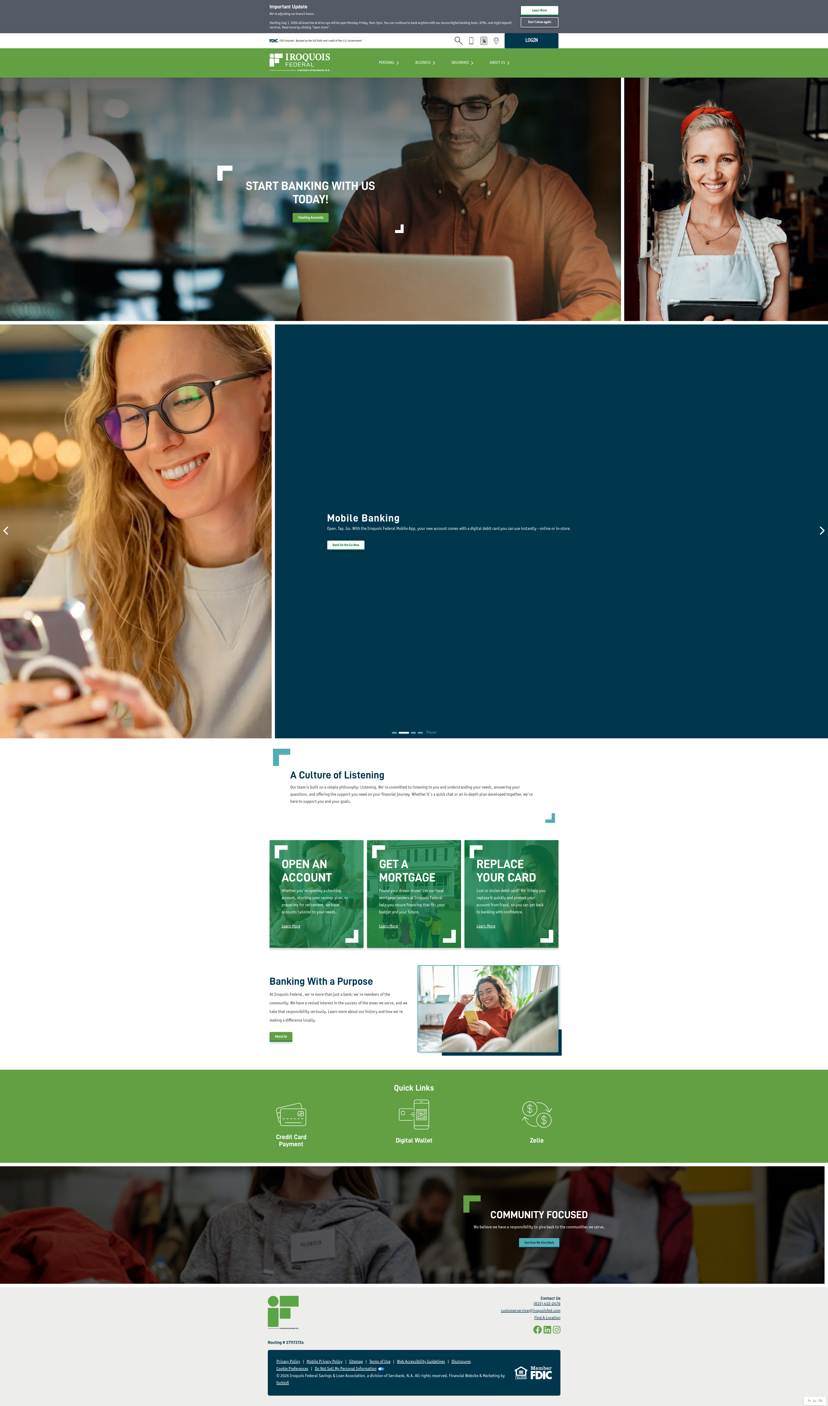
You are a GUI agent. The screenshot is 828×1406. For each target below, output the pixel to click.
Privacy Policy (288, 1362)
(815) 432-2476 (546, 1304)
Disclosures (461, 1362)
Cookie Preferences (292, 1369)
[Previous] (4, 531)
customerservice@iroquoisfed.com (530, 1311)
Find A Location (547, 1318)
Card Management (414, 1127)
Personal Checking (317, 897)
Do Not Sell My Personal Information (345, 1369)
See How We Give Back (539, 1243)
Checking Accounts (310, 217)
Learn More (539, 10)
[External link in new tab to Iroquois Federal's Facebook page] (537, 1330)
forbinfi (282, 1383)
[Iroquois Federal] (300, 62)
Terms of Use (379, 1362)
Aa (809, 1400)
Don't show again (539, 22)
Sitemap (356, 1362)
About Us (281, 1036)
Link (291, 1127)
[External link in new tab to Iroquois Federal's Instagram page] (556, 1330)
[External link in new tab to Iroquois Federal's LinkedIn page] (547, 1330)
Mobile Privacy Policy (325, 1362)
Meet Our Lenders (343, 545)
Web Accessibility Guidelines (421, 1362)
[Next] (823, 531)
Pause (431, 733)
